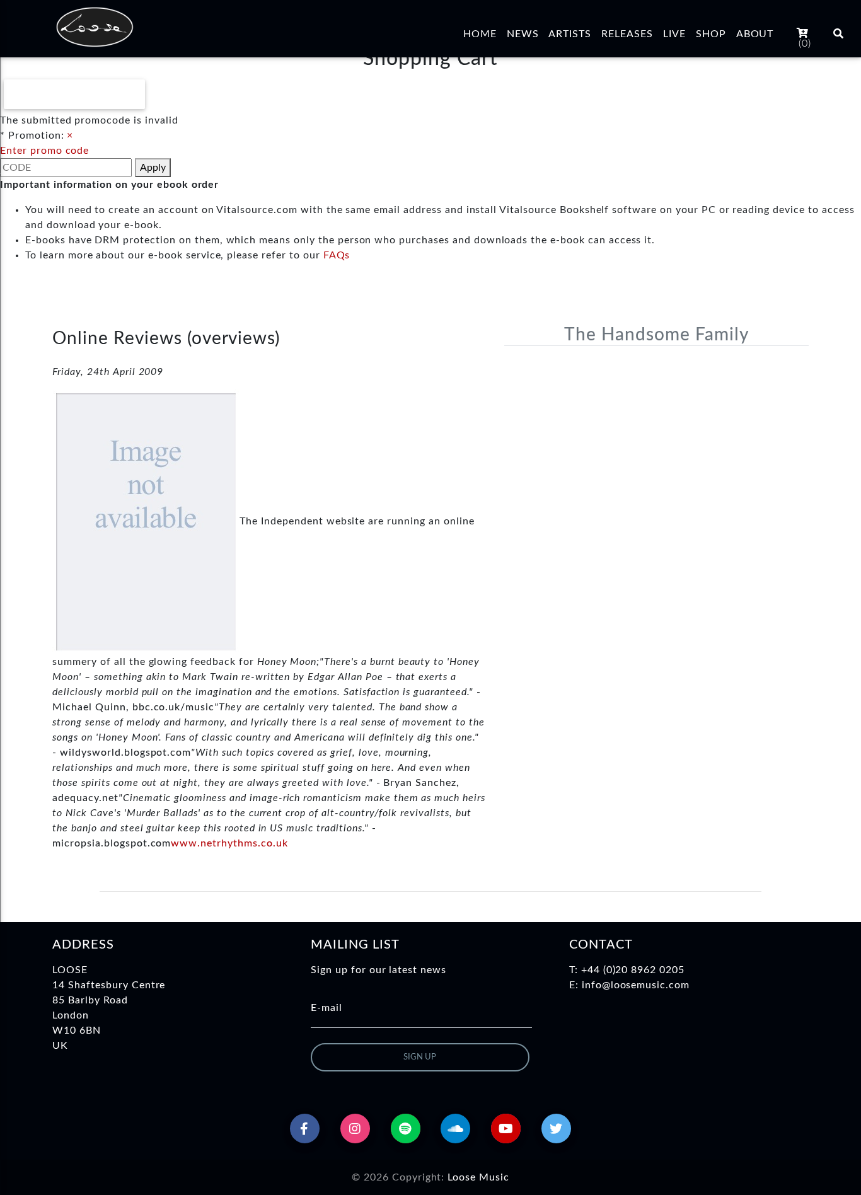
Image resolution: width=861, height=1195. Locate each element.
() (805, 43)
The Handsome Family (656, 334)
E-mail (326, 1008)
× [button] (70, 135)
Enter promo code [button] (44, 151)
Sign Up (419, 1057)
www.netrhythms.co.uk (229, 843)
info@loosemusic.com (636, 985)
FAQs (336, 255)
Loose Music (478, 1177)
